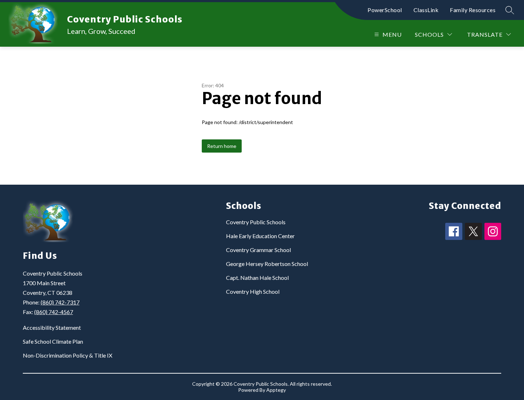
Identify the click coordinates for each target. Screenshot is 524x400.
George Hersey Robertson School (267, 263)
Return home (221, 146)
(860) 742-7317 (60, 302)
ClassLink (426, 9)
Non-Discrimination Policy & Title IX (67, 355)
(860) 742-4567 (53, 311)
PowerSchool (385, 9)
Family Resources (472, 9)
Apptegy (276, 390)
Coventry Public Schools (256, 222)
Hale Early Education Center (260, 235)
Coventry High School (252, 291)
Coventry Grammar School (258, 249)
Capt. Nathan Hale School (257, 277)
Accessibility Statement (52, 327)
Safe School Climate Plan (53, 341)
